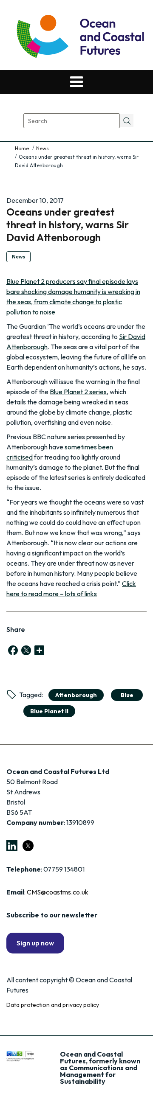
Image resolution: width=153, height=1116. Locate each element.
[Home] (22, 148)
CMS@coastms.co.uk (57, 892)
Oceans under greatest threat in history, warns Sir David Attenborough (67, 224)
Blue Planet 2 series (78, 391)
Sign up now (35, 943)
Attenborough (76, 695)
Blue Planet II (49, 711)
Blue (127, 695)
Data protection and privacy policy (52, 1005)
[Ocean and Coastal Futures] (79, 37)
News (42, 148)
